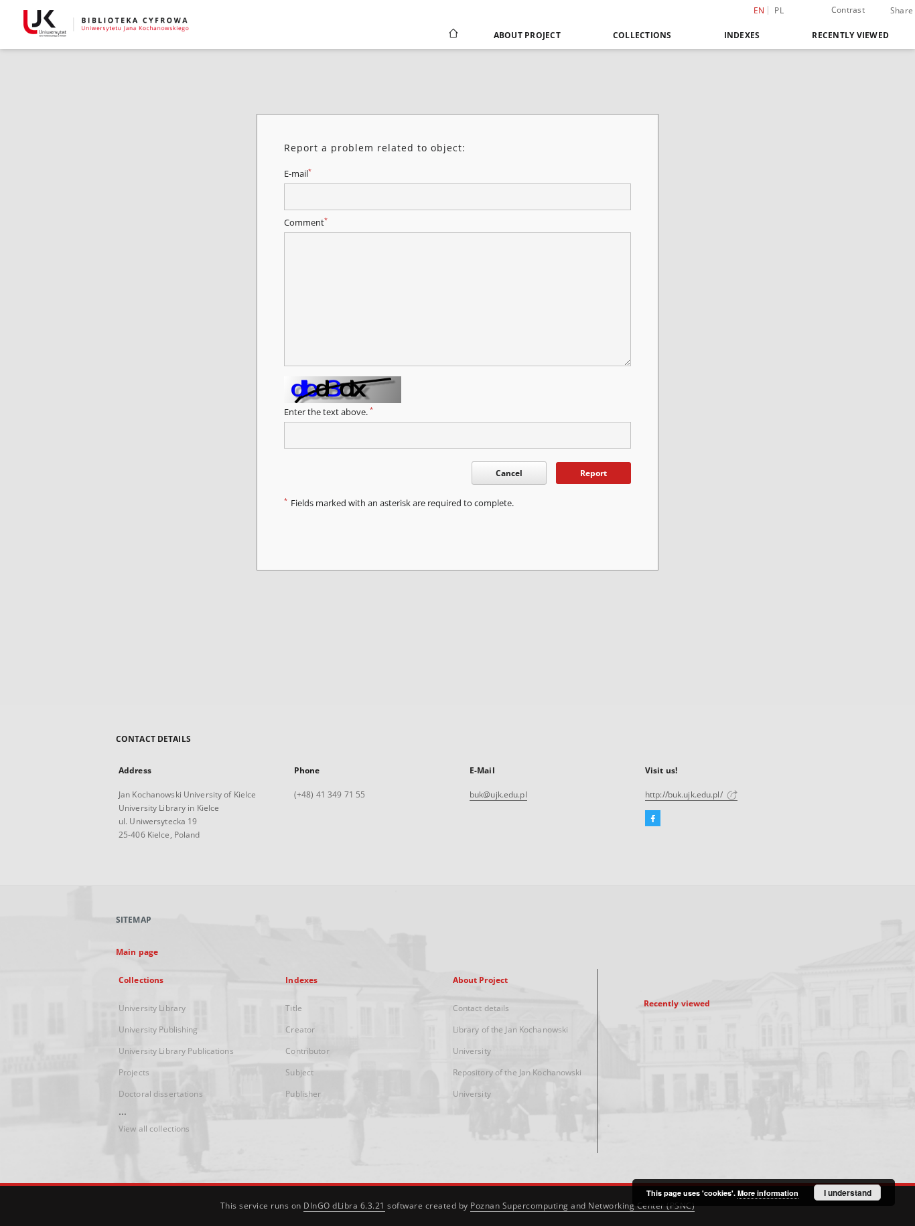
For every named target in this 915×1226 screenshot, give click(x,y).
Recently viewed (850, 35)
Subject (299, 1072)
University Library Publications (176, 1051)
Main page (137, 951)
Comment (306, 222)
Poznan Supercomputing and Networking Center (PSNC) (582, 1205)
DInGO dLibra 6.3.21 (344, 1205)
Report (593, 473)
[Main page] (452, 35)
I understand (847, 1192)
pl (779, 10)
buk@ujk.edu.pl (498, 794)
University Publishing (158, 1029)
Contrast (848, 9)
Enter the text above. (328, 412)
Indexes (742, 35)
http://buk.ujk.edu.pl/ (685, 794)
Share (901, 10)
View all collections (154, 1128)
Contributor (307, 1051)
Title (293, 1008)
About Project (527, 35)
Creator (300, 1029)
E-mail (297, 173)
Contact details (481, 1008)
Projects (134, 1072)
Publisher (303, 1093)
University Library (152, 1008)
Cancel (509, 473)
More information (767, 1193)
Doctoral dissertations (161, 1093)
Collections (642, 35)
